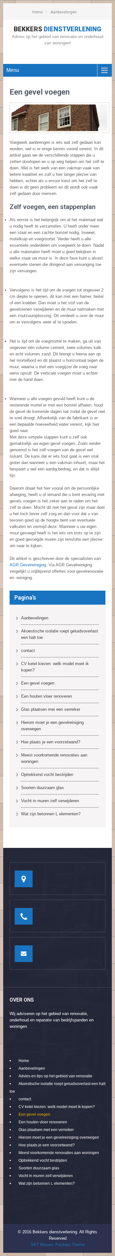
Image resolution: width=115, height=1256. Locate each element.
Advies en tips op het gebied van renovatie (55, 1076)
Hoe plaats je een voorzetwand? (50, 742)
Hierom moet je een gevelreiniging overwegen (52, 725)
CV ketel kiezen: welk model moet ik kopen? (55, 666)
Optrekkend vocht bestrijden (47, 774)
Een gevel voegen (37, 683)
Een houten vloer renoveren (46, 696)
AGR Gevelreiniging (28, 564)
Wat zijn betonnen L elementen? (50, 813)
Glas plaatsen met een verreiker (50, 709)
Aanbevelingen (63, 12)
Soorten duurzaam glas (42, 787)
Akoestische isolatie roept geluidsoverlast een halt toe (59, 634)
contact (28, 650)
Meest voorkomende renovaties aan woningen (54, 758)
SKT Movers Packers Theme (58, 1244)
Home (37, 12)
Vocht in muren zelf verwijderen (50, 800)
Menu (12, 70)
